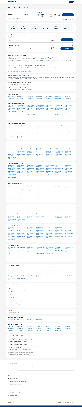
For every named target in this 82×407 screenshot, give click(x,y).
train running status (44, 58)
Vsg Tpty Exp (12, 37)
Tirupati (52, 40)
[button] (59, 14)
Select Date (67, 39)
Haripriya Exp (12, 45)
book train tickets (13, 57)
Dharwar (10, 40)
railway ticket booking (23, 77)
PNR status (31, 58)
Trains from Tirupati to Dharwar (13, 312)
